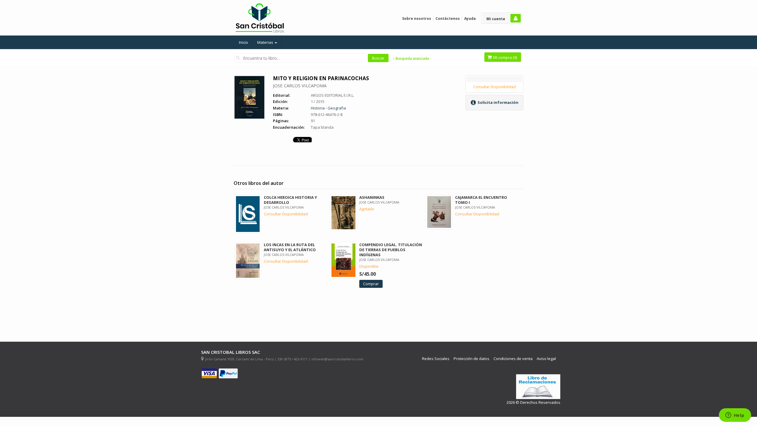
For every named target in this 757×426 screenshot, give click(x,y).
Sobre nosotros (416, 18)
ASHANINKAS (371, 197)
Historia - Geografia (328, 108)
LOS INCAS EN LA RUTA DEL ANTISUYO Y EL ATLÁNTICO (290, 247)
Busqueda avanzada (412, 58)
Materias (265, 42)
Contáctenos (448, 18)
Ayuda (470, 18)
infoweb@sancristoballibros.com (337, 359)
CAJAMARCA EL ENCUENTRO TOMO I (481, 200)
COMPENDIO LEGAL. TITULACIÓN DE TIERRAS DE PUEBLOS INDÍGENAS (390, 249)
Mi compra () (504, 57)
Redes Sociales (435, 358)
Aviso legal (546, 358)
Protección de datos (471, 358)
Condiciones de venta (513, 358)
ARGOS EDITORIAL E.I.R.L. (332, 95)
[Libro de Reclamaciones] (538, 386)
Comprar (371, 283)
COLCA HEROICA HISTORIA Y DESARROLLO (290, 200)
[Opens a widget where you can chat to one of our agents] (735, 415)
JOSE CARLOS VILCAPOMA (299, 85)
